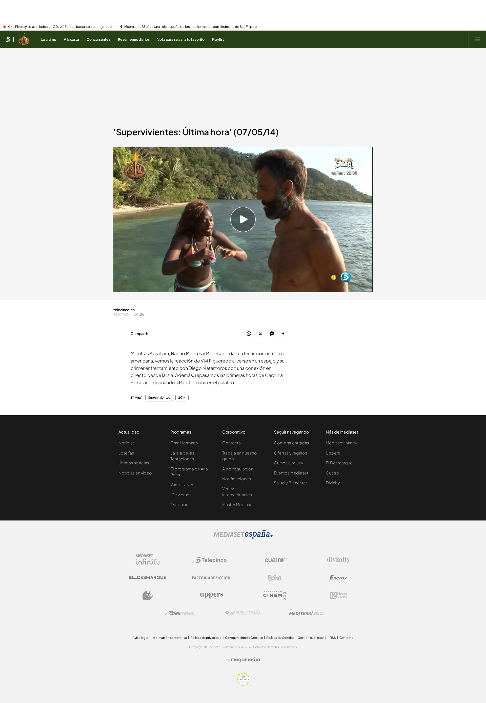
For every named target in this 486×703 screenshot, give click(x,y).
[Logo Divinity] (338, 560)
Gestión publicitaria (312, 638)
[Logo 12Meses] (338, 595)
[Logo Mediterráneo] (306, 613)
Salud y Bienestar (290, 482)
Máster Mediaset (238, 504)
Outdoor (178, 504)
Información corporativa (169, 638)
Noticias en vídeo (135, 472)
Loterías (126, 453)
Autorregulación (237, 468)
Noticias (126, 442)
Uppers (333, 453)
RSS (333, 638)
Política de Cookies (280, 638)
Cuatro (332, 472)
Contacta (231, 442)
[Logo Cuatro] (275, 560)
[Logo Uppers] (211, 595)
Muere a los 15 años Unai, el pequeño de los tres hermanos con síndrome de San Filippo (190, 27)
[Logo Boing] (275, 577)
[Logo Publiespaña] (243, 613)
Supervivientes (159, 397)
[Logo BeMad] (148, 595)
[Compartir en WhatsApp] (249, 333)
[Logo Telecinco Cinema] (275, 595)
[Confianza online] (243, 684)
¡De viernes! (181, 494)
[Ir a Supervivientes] (24, 39)
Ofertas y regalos (290, 453)
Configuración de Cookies (244, 638)
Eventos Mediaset (291, 472)
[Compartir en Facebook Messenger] (271, 333)
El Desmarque (339, 462)
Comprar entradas (291, 442)
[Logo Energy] (338, 577)
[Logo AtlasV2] (179, 612)
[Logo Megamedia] (245, 659)
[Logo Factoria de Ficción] (211, 577)
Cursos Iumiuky (288, 462)
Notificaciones (236, 478)
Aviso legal (140, 638)
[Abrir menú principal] (477, 39)
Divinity (333, 482)
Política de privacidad (205, 638)
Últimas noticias (133, 462)
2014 (182, 397)
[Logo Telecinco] (211, 560)
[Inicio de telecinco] (8, 39)
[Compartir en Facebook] (283, 333)
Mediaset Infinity (341, 442)
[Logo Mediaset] (243, 537)
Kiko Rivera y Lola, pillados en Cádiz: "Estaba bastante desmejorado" (60, 27)
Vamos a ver (181, 484)
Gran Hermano (184, 442)
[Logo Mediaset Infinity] (148, 560)
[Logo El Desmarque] (147, 577)
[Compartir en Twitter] (260, 333)
